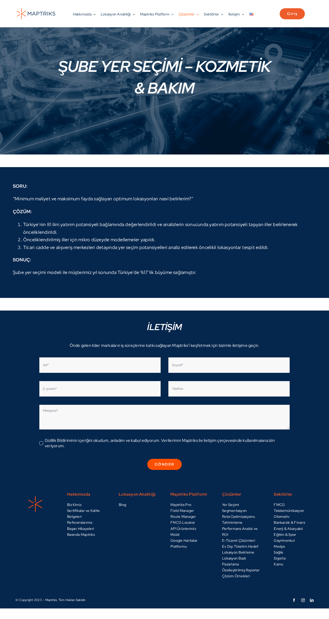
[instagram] (303, 600)
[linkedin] (312, 600)
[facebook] (294, 600)
